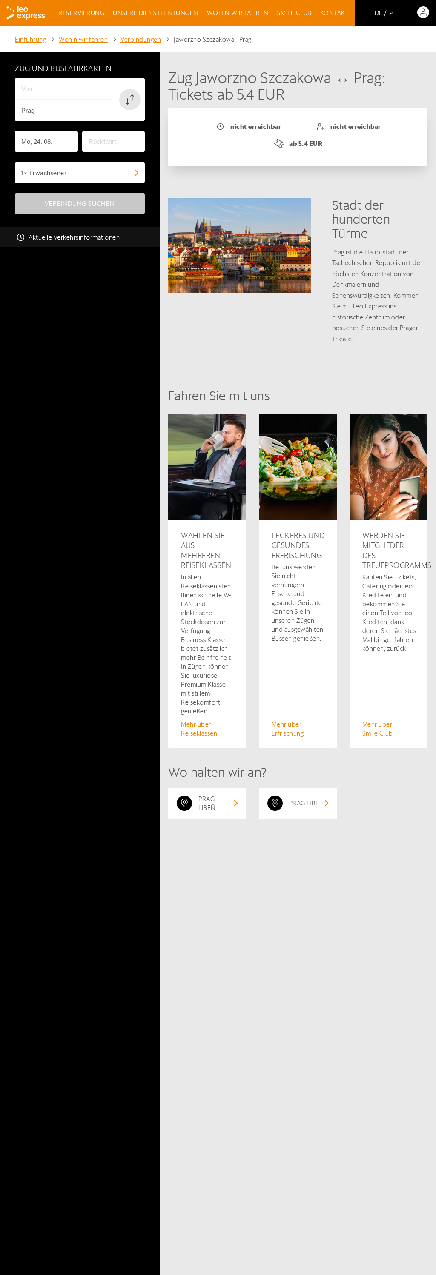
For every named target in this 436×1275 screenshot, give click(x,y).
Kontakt (334, 13)
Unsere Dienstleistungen (155, 13)
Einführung (30, 39)
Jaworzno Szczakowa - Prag (213, 39)
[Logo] (25, 13)
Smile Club (294, 13)
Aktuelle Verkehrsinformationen (74, 237)
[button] (130, 99)
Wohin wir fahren (238, 13)
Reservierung (81, 13)
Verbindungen (140, 39)
